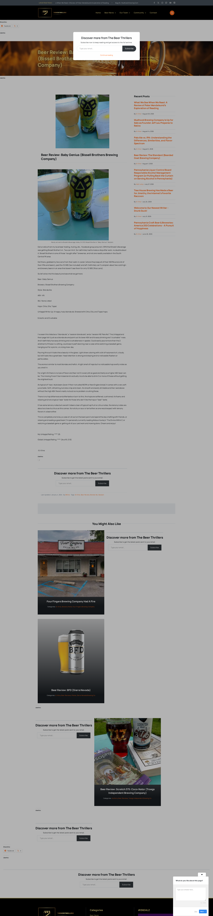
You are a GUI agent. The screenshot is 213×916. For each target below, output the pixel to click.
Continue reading (106, 55)
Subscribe (129, 48)
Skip (195, 911)
